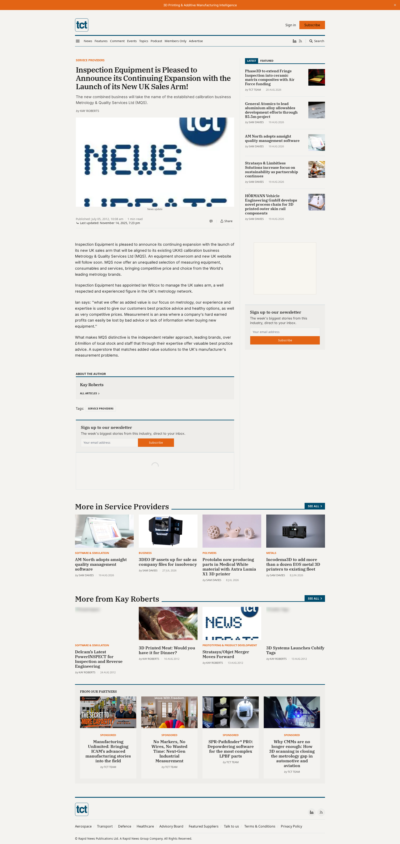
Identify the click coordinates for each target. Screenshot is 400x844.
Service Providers (90, 60)
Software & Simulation (92, 553)
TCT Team (255, 89)
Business (145, 553)
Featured (266, 61)
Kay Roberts (89, 111)
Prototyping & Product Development (229, 645)
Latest (251, 61)
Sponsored (108, 735)
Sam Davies (256, 122)
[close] (395, 5)
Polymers (209, 553)
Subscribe (156, 443)
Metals (271, 553)
